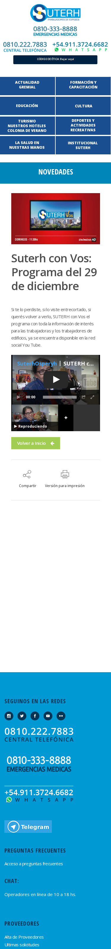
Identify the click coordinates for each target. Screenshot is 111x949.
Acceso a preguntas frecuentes (33, 863)
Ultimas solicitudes (21, 945)
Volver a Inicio (31, 443)
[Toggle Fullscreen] (92, 397)
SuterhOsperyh (37, 363)
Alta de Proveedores (24, 937)
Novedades (55, 171)
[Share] (83, 397)
